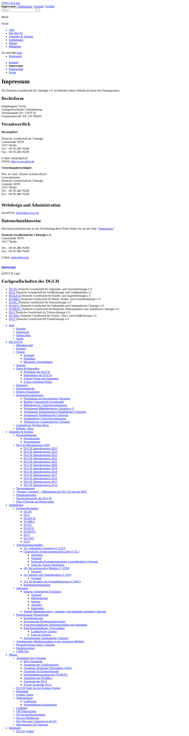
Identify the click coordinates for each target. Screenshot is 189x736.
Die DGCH (16, 33)
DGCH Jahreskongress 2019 (40, 468)
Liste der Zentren (41, 634)
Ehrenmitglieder (25, 388)
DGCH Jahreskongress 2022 (40, 458)
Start (11, 29)
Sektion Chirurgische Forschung (42, 591)
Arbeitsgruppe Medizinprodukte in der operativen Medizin (50, 641)
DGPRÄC (15, 309)
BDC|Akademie (33, 661)
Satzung (21, 365)
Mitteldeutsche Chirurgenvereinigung (45, 405)
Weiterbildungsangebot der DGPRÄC (46, 674)
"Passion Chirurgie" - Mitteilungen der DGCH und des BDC (51, 491)
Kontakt (39, 6)
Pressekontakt (32, 438)
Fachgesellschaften (27, 508)
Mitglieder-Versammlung (38, 361)
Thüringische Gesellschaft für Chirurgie (47, 421)
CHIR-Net (22, 651)
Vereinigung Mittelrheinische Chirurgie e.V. (49, 408)
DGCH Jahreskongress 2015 (40, 481)
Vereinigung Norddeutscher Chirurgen (46, 415)
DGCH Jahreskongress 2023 (40, 455)
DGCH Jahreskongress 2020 (40, 465)
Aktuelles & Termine (21, 36)
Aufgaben (37, 554)
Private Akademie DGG (38, 684)
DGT (12, 312)
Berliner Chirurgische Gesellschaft (44, 401)
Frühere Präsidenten (27, 391)
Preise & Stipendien (27, 368)
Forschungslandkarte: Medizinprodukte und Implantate (55, 624)
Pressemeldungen (26, 435)
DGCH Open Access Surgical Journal (38, 688)
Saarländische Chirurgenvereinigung (45, 418)
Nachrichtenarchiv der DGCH (33, 498)
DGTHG (14, 315)
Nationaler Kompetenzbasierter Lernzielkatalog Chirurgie (64, 561)
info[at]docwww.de (27, 212)
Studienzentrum (25, 648)
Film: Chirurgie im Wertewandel (35, 501)
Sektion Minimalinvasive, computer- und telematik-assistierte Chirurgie (65, 611)
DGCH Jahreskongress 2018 (40, 471)
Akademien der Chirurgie (31, 658)
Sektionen (22, 588)
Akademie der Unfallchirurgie (41, 664)
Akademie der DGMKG (38, 678)
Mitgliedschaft (24, 345)
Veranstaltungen (25, 488)
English (50, 6)
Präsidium (29, 358)
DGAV (13, 289)
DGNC (13, 302)
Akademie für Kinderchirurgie (41, 671)
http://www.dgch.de (22, 161)
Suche (12, 72)
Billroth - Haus (25, 428)
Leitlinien (21, 708)
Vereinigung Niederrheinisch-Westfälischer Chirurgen (55, 411)
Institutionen (16, 39)
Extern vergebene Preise (38, 381)
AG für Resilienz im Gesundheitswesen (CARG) (52, 581)
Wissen (13, 43)
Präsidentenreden (26, 495)
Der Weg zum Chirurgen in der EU (36, 721)
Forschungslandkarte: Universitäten (44, 628)
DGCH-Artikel (25, 731)
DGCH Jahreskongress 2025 (40, 448)
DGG (12, 292)
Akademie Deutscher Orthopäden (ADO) (48, 668)
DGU (12, 319)
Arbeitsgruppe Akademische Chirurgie (46, 638)
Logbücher (30, 701)
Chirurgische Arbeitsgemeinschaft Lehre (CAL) (51, 551)
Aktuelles (36, 604)
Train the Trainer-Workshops (47, 564)
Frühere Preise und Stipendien (41, 378)
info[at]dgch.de (20, 257)
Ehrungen (22, 385)
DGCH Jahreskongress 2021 (40, 461)
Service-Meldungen (27, 718)
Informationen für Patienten (32, 724)
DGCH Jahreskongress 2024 (40, 451)
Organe (20, 351)
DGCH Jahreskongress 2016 (40, 478)
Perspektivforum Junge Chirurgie (35, 644)
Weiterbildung (24, 698)
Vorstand (29, 355)
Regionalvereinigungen (29, 395)
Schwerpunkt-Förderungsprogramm (44, 621)
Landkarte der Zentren (44, 631)
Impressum (15, 56)
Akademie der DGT (35, 681)
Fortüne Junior (24, 694)
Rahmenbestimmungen (37, 584)
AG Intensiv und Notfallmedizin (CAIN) (47, 574)
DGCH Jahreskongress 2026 (33, 445)
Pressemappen (32, 441)
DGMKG (15, 299)
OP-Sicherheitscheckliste (30, 714)
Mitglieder (15, 46)
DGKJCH (15, 295)
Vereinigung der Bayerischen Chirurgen (47, 398)
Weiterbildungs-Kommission (40, 704)
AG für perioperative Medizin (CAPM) (46, 568)
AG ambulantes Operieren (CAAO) (45, 548)
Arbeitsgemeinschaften (29, 544)
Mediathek (22, 691)
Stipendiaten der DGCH (38, 375)
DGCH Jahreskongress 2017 (40, 475)
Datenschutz (25, 6)
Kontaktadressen (33, 618)
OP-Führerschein (26, 711)
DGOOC (14, 305)
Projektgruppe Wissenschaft (32, 614)
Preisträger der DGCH (37, 371)
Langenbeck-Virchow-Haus (32, 425)
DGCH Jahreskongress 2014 (40, 485)
